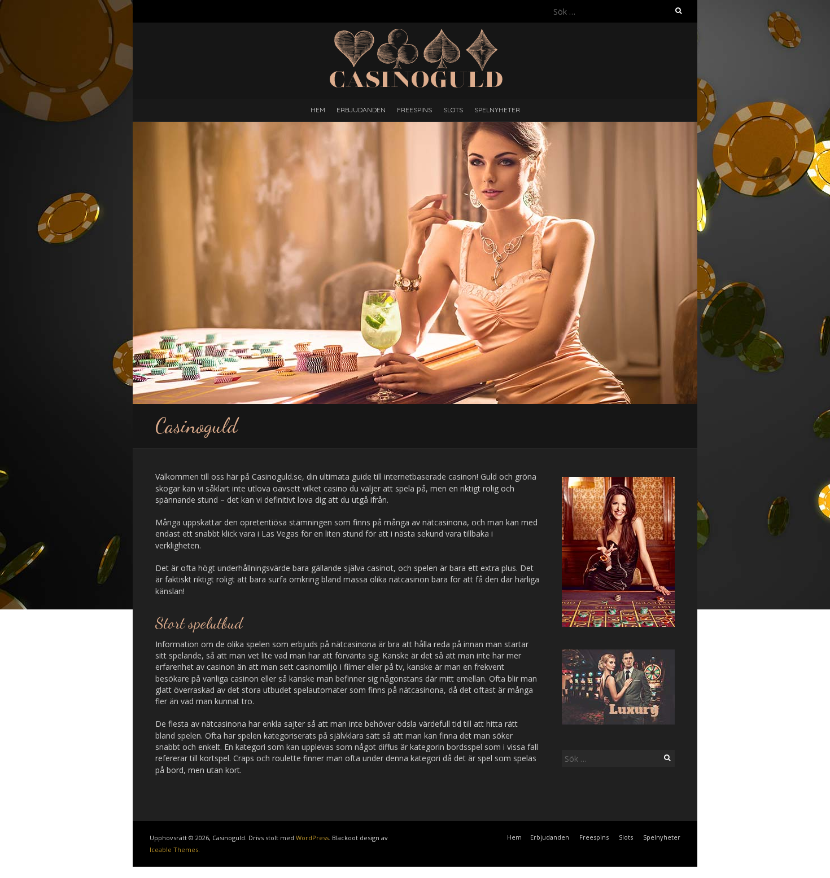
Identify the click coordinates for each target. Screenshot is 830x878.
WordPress (312, 837)
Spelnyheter (497, 110)
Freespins (414, 110)
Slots (453, 110)
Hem (318, 110)
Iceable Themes (174, 849)
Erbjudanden (361, 110)
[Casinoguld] (415, 30)
